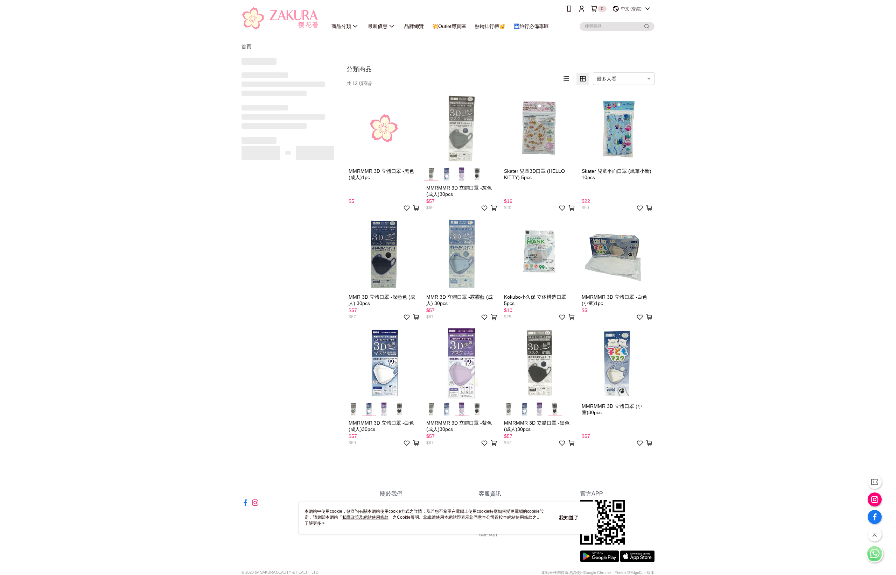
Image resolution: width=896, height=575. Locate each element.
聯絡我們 (488, 534)
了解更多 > (314, 523)
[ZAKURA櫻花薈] (280, 18)
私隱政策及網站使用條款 (365, 517)
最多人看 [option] (606, 78)
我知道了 (569, 517)
